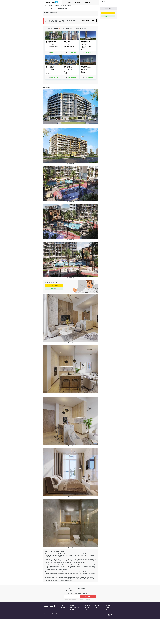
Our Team (108, 605)
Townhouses (97, 605)
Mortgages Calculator (75, 607)
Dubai (69, 2)
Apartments (87, 605)
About (107, 607)
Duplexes (87, 607)
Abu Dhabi (77, 2)
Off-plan (72, 605)
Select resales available (88, 20)
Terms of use (62, 613)
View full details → (48, 14)
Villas (96, 607)
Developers (87, 2)
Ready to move (73, 609)
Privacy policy (55, 613)
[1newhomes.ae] (50, 608)
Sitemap (68, 613)
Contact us (108, 609)
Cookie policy (47, 613)
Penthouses (87, 609)
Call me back (88, 596)
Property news (98, 609)
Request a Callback (54, 285)
